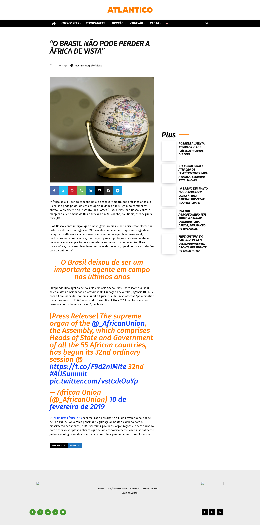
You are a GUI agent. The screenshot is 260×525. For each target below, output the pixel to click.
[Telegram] (117, 190)
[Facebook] (54, 190)
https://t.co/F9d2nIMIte (88, 366)
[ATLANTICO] (130, 10)
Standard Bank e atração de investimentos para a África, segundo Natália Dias (193, 173)
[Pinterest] (72, 190)
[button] (206, 23)
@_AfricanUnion (118, 323)
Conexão (136, 23)
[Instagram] (40, 512)
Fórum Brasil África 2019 (67, 418)
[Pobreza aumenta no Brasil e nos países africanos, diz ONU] (169, 151)
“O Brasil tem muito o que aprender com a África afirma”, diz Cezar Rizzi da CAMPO (193, 196)
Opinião (118, 23)
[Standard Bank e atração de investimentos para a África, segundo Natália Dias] (169, 173)
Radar (154, 23)
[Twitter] (63, 190)
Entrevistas (70, 23)
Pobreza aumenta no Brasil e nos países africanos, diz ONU (192, 149)
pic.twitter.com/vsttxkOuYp (94, 381)
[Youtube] (63, 512)
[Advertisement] (186, 96)
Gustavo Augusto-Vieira (88, 65)
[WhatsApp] (81, 190)
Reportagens (95, 23)
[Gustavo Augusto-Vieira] (72, 65)
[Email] (99, 190)
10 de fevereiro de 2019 (88, 403)
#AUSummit (68, 373)
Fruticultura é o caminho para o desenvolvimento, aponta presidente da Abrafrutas (192, 244)
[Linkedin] (90, 190)
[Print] (108, 190)
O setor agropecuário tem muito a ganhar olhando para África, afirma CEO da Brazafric (192, 220)
